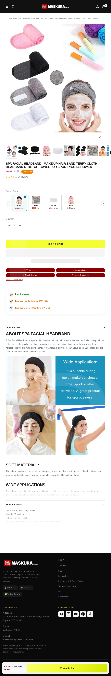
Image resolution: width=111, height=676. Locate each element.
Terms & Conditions (67, 586)
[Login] (97, 6)
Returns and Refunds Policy (70, 581)
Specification (14, 505)
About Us (62, 566)
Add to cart (55, 244)
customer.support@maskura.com (18, 640)
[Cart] (103, 6)
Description (13, 327)
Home (8, 18)
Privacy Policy (64, 576)
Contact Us (63, 596)
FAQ (60, 591)
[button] (55, 253)
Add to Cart (69, 668)
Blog (60, 571)
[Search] (13, 6)
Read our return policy (14, 280)
